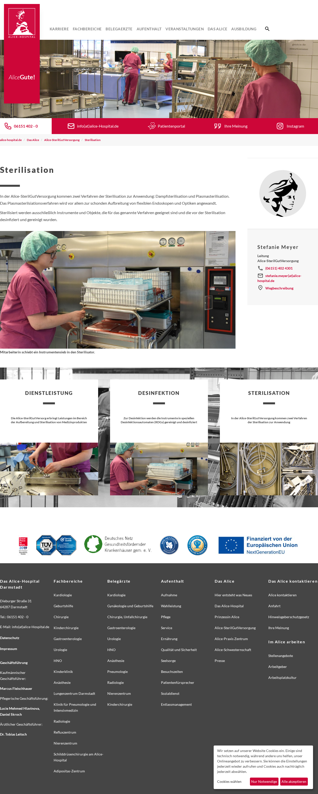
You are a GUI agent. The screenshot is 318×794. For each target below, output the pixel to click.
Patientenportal (171, 126)
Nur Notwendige (264, 781)
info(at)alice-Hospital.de (98, 126)
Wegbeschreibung (279, 288)
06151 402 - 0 (26, 126)
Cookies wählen (229, 781)
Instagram (295, 126)
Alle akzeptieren (293, 781)
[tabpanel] (159, 79)
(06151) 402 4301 (279, 268)
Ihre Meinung (235, 126)
